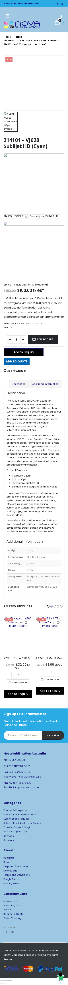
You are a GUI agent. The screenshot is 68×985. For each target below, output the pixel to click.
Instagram (12, 932)
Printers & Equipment (15, 810)
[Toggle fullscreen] (4, 980)
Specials (8, 840)
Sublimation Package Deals (19, 814)
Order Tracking (12, 918)
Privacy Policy (11, 883)
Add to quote (16, 361)
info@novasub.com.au (26, 787)
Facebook (6, 932)
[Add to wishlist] (26, 622)
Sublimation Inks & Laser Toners (22, 823)
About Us (8, 858)
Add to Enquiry (23, 352)
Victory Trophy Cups (15, 831)
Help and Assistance (15, 866)
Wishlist (7, 909)
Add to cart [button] (19, 679)
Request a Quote (13, 914)
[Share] (7, 980)
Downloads (10, 870)
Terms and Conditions (16, 875)
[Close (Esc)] (10, 980)
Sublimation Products (16, 818)
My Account (10, 901)
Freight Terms (11, 879)
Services (8, 836)
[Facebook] (57, 3)
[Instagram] (62, 3)
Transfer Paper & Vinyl (16, 827)
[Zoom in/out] (1, 980)
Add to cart (45, 339)
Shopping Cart (12, 905)
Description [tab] (19, 384)
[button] (48, 606)
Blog (6, 862)
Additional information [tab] (45, 384)
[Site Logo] (22, 25)
